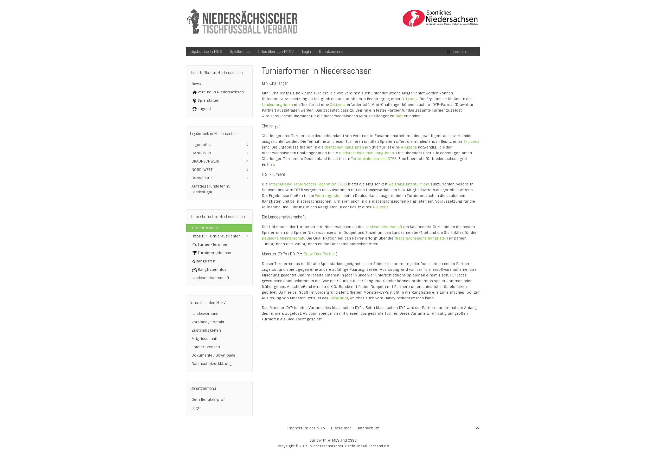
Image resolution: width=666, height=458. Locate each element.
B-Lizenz (471, 141)
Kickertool (338, 298)
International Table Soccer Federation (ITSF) (308, 184)
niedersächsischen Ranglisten (366, 153)
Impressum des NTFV (306, 428)
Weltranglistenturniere (409, 184)
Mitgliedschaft (204, 338)
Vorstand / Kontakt (207, 322)
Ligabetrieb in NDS (206, 51)
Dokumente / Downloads (213, 355)
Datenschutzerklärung (211, 363)
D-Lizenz (409, 98)
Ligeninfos (201, 144)
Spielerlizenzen (205, 347)
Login (306, 51)
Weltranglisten (328, 195)
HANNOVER (201, 153)
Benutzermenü (331, 51)
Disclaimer (341, 428)
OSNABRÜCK (202, 178)
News (196, 83)
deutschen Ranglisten (345, 147)
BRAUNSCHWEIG (205, 161)
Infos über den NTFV (276, 51)
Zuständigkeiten (206, 330)
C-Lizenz (338, 104)
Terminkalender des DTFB (373, 158)
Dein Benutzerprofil (209, 399)
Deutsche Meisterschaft (283, 238)
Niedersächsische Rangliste (419, 238)
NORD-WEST (202, 169)
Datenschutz (367, 428)
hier (399, 116)
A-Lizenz (409, 147)
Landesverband (204, 313)
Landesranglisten (278, 104)
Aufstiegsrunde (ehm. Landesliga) (210, 189)
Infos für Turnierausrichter (215, 236)
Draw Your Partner (320, 254)
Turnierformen (204, 227)
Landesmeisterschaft (383, 226)
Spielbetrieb (240, 51)
